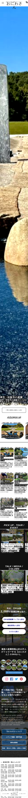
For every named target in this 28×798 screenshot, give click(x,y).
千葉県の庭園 (18, 771)
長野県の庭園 (4, 777)
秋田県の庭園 (18, 766)
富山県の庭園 (18, 775)
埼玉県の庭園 (11, 771)
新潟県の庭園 (11, 775)
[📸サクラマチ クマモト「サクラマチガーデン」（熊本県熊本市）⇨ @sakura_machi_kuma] (24, 667)
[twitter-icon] (16, 678)
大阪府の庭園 (4, 785)
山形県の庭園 (4, 767)
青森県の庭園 (18, 764)
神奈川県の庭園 (11, 772)
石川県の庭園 (4, 776)
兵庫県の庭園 (11, 785)
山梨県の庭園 (18, 776)
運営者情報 (14, 742)
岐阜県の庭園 (11, 780)
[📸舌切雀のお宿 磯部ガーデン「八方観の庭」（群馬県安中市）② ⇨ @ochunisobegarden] (14, 662)
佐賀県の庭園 (18, 796)
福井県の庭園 (11, 776)
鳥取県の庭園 (11, 789)
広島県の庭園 (11, 790)
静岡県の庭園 (18, 780)
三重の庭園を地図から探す (14, 410)
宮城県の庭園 (11, 766)
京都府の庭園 (18, 783)
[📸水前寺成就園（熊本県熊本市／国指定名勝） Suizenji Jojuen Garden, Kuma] (3, 662)
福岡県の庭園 (11, 796)
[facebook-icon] (11, 678)
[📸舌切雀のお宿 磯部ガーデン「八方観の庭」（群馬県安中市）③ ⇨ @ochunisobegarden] (8, 662)
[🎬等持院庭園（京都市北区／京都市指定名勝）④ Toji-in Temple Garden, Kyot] (24, 662)
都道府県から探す (14, 625)
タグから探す (14, 631)
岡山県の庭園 (4, 790)
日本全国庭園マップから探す (14, 619)
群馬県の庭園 (4, 771)
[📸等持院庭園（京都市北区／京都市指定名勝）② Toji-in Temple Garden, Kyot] (8, 667)
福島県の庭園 (11, 767)
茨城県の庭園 (11, 769)
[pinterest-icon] (21, 678)
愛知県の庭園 (4, 781)
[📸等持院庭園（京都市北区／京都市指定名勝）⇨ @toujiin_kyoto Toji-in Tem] (14, 667)
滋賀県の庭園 (11, 783)
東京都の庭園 (4, 772)
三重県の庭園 (11, 781)
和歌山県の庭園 (4, 786)
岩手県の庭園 (4, 766)
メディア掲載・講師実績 (14, 737)
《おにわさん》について (14, 731)
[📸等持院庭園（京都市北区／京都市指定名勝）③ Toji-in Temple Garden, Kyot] (3, 667)
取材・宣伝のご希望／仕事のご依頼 (14, 748)
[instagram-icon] (7, 678)
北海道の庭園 (11, 764)
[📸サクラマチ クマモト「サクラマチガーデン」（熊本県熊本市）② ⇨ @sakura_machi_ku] (19, 667)
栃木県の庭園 (18, 769)
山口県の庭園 (18, 790)
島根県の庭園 (18, 789)
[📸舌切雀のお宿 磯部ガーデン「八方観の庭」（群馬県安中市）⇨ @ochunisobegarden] (19, 662)
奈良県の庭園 (18, 785)
